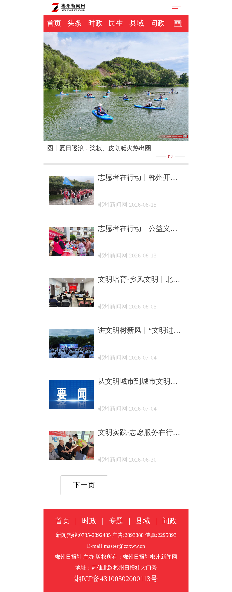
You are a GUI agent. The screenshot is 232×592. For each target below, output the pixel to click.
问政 (157, 23)
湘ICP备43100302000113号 (116, 579)
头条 (74, 23)
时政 (95, 23)
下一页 (84, 485)
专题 (116, 521)
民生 (116, 23)
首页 (54, 23)
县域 (136, 23)
